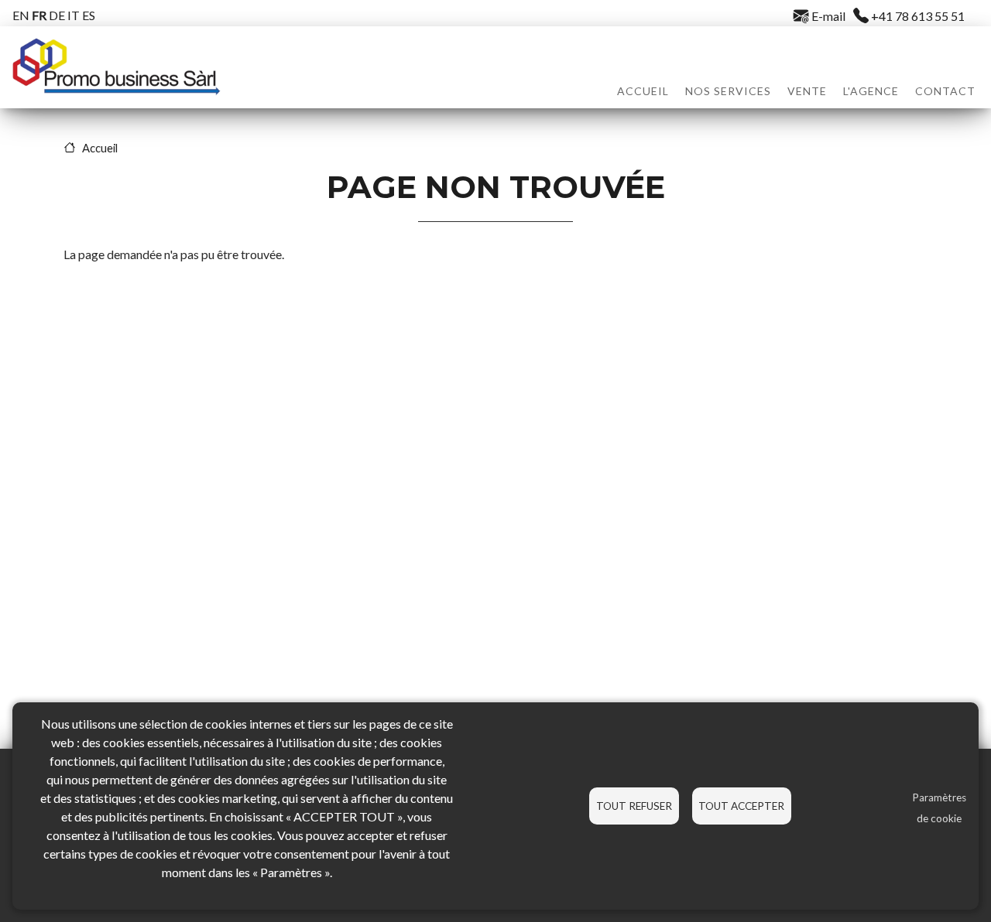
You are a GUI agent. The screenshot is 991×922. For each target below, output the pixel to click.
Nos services (728, 90)
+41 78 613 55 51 (917, 16)
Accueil (643, 90)
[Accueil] (116, 67)
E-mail (827, 16)
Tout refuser (634, 806)
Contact (945, 90)
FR (39, 15)
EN (20, 15)
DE (57, 15)
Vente (807, 90)
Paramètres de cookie (939, 808)
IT (73, 15)
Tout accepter (741, 806)
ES (88, 15)
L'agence (871, 90)
